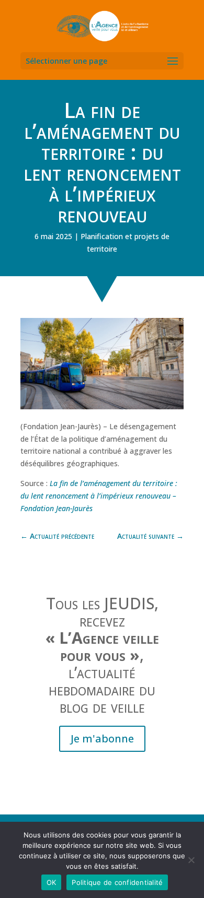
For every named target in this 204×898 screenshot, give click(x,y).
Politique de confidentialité (117, 882)
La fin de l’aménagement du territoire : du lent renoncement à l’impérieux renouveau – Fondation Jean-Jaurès (98, 495)
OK (51, 882)
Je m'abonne (102, 738)
